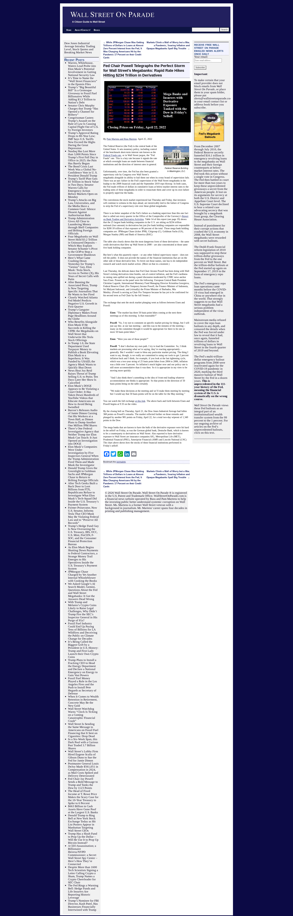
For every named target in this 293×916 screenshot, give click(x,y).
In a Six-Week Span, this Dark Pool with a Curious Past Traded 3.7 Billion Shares (83, 744)
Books (97, 30)
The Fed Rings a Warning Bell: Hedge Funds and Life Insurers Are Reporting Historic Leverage (83, 891)
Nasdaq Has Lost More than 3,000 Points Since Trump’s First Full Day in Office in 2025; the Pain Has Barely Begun (83, 157)
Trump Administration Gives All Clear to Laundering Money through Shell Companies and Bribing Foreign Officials (83, 226)
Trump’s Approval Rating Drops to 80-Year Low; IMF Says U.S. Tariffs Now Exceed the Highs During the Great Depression (83, 140)
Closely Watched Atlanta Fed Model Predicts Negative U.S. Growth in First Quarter (83, 302)
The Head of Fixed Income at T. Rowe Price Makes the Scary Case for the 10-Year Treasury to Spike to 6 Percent (83, 797)
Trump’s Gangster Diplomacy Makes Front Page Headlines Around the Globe (82, 314)
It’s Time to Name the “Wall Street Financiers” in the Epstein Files (82, 81)
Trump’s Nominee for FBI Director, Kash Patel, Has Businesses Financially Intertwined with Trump (83, 905)
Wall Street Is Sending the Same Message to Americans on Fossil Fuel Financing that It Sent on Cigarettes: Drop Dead (83, 730)
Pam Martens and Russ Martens (122, 139)
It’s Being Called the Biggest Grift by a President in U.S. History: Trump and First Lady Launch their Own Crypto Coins (83, 649)
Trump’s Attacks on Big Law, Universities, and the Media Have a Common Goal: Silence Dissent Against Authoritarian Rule (82, 207)
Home (68, 30)
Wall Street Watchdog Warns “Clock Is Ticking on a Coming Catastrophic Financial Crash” (82, 715)
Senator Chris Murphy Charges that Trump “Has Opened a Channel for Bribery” (83, 110)
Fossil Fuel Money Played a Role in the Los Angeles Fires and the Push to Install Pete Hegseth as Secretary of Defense (82, 686)
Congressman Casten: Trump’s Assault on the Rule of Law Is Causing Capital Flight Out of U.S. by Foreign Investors (83, 124)
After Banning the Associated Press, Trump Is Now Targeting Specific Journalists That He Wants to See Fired (83, 288)
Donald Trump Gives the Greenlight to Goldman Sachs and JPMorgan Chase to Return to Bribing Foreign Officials (83, 474)
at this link (140, 401)
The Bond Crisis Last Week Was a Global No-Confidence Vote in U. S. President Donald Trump (82, 171)
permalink (121, 462)
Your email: (201, 56)
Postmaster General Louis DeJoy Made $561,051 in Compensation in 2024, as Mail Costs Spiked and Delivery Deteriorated (83, 769)
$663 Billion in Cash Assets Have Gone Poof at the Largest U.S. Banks (83, 809)
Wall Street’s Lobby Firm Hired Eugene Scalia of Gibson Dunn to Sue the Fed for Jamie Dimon (83, 756)
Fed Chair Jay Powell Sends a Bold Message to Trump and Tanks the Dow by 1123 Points (83, 783)
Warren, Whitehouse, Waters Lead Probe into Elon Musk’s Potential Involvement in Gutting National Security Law (82, 69)
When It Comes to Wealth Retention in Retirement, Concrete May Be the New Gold (83, 701)
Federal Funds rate (112, 155)
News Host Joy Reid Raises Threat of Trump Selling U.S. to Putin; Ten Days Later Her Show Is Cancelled (83, 376)
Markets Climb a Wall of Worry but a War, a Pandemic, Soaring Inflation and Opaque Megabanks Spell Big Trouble (168, 45)
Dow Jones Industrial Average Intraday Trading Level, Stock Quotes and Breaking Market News (79, 48)
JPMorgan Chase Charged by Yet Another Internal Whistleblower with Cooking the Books (82, 576)
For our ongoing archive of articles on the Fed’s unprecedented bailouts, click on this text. (211, 426)
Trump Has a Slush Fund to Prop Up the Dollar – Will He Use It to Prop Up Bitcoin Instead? (83, 838)
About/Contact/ (82, 30)
